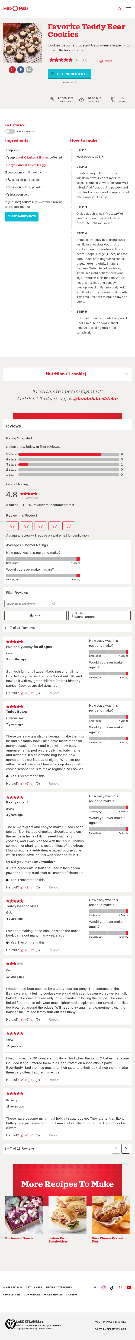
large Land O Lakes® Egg (27, 165)
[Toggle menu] (128, 9)
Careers (72, 1295)
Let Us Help (34, 1287)
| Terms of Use (45, 1329)
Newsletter (11, 1295)
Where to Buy (12, 1287)
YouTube (128, 1287)
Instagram (103, 1287)
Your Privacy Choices (110, 1322)
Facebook (20, 69)
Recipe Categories (59, 1287)
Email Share (29, 69)
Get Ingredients (72, 74)
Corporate (32, 1295)
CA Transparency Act (110, 1329)
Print (108, 60)
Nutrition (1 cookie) (66, 374)
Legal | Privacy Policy (26, 1329)
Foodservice (53, 1295)
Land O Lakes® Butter (32, 157)
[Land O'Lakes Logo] (16, 8)
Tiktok (111, 1287)
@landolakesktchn (95, 398)
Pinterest (12, 69)
